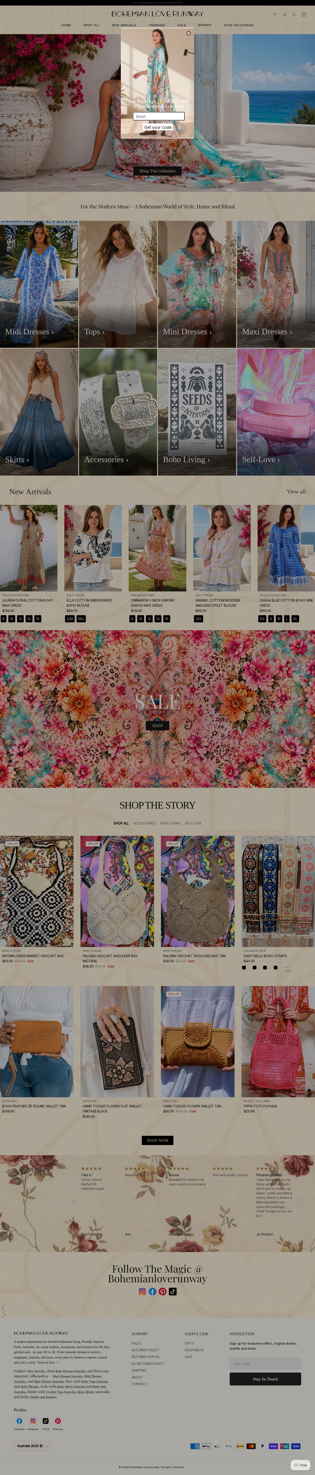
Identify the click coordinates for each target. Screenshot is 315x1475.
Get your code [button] (158, 127)
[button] (188, 33)
